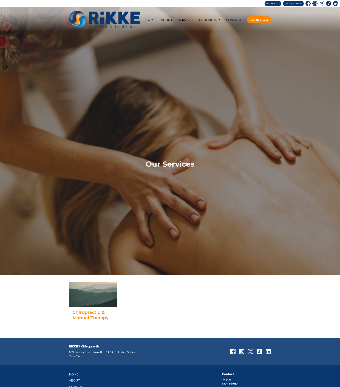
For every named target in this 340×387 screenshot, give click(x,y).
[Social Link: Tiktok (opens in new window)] (328, 3)
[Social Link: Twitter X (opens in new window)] (321, 3)
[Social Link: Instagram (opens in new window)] (315, 3)
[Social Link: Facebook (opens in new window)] (308, 3)
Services (186, 20)
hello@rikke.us (293, 3)
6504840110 (273, 3)
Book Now (259, 20)
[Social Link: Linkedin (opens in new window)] (335, 3)
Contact (234, 20)
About (166, 20)
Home (150, 20)
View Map (75, 356)
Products (208, 20)
